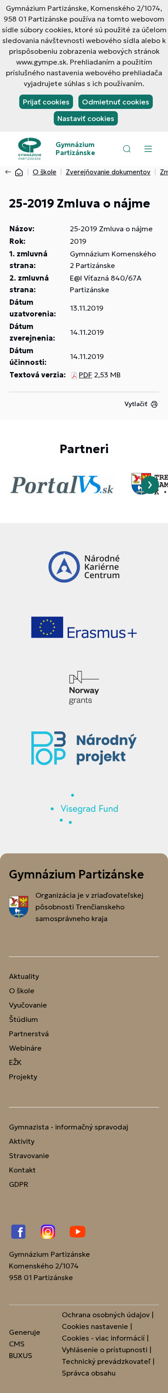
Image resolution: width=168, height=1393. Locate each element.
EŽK (15, 1062)
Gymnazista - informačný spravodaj (68, 1126)
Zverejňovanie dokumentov (108, 172)
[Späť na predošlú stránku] (9, 172)
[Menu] (148, 149)
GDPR (18, 1184)
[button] (127, 148)
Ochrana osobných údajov (106, 1314)
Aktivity (21, 1141)
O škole (44, 172)
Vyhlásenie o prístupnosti (104, 1349)
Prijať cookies (46, 101)
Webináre (25, 1047)
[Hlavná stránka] (18, 172)
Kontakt (22, 1169)
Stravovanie (29, 1155)
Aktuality (24, 976)
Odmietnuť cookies (115, 101)
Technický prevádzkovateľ (106, 1361)
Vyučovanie (28, 1004)
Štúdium (23, 1019)
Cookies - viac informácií (103, 1337)
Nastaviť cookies (85, 118)
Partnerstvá (29, 1033)
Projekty (23, 1076)
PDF (85, 374)
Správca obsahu (89, 1372)
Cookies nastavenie (95, 1326)
